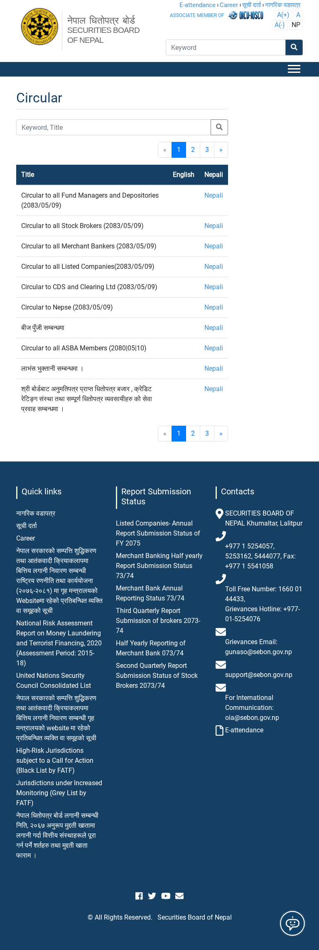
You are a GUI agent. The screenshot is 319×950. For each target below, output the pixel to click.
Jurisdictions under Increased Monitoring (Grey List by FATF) (59, 793)
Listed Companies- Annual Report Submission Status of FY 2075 (158, 533)
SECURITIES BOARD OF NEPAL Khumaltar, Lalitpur (263, 518)
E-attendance (197, 5)
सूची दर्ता (251, 5)
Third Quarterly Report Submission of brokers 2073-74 (158, 621)
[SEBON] (40, 27)
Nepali (213, 195)
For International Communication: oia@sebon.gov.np (252, 708)
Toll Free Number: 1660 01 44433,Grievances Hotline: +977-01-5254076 (263, 604)
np (296, 25)
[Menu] (295, 69)
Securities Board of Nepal (194, 917)
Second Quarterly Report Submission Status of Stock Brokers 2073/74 (157, 676)
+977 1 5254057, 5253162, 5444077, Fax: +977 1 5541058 (260, 556)
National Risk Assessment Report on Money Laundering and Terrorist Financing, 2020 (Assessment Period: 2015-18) (59, 643)
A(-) (280, 25)
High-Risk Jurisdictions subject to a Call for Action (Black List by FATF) (54, 760)
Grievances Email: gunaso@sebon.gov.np (258, 647)
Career (229, 5)
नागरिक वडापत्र (283, 5)
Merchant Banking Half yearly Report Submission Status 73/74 (159, 566)
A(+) (283, 15)
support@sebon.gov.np (258, 675)
